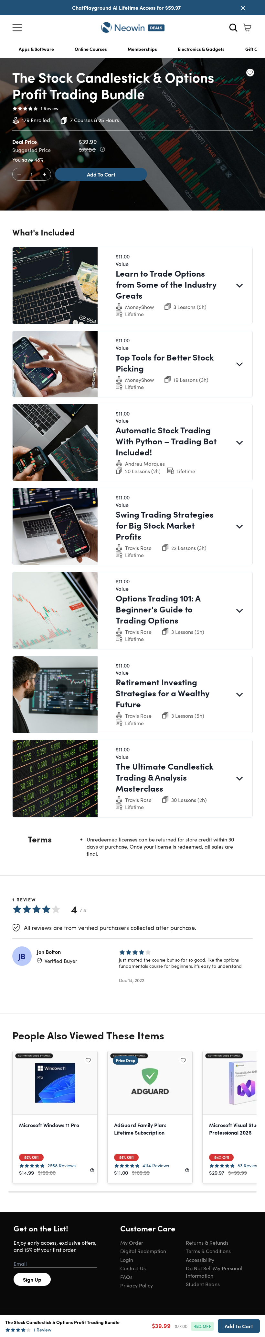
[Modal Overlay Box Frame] (133, 668)
